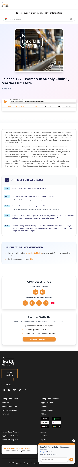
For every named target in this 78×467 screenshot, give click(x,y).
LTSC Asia (44, 414)
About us (44, 436)
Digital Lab (5, 414)
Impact (43, 440)
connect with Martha (34, 253)
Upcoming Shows (47, 410)
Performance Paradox (9, 410)
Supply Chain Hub (47, 403)
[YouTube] (14, 389)
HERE (31, 259)
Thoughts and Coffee (9, 406)
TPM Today (5, 403)
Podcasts (44, 406)
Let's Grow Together (37, 339)
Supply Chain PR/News (10, 436)
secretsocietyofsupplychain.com (17, 451)
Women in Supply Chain (10, 440)
